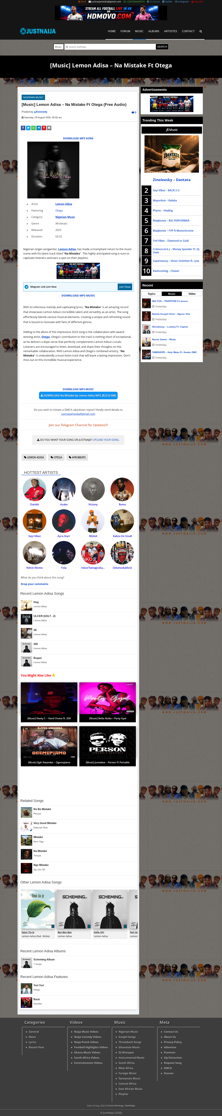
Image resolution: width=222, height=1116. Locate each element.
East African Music (131, 1089)
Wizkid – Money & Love (165, 352)
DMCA (168, 1068)
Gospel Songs (127, 1037)
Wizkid (93, 536)
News (32, 1037)
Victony (93, 504)
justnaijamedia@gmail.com (78, 414)
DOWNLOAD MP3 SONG (78, 138)
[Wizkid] (93, 521)
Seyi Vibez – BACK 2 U (166, 190)
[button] (23, 128)
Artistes (170, 31)
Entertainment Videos (88, 1063)
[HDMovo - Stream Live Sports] (111, 19)
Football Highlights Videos (91, 1047)
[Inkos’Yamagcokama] (93, 552)
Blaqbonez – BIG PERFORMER (171, 220)
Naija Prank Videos (86, 1042)
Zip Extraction (173, 1057)
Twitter (168, 1)
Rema (122, 504)
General (34, 1032)
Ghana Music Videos (87, 1052)
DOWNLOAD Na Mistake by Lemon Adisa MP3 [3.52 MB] (79, 395)
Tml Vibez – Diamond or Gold (171, 240)
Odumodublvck (122, 568)
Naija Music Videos (86, 1032)
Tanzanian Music (129, 1078)
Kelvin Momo (34, 568)
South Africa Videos (86, 1057)
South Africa (127, 1063)
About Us (170, 1037)
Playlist (123, 1094)
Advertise (170, 1047)
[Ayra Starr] (64, 521)
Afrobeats (78, 457)
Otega (59, 210)
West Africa (126, 1068)
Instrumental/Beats (131, 1057)
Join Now (125, 287)
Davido (34, 504)
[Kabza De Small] (122, 521)
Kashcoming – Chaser (166, 271)
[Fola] (64, 552)
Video (192, 293)
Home (112, 31)
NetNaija (130, 1105)
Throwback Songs (130, 1042)
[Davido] (34, 489)
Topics (151, 293)
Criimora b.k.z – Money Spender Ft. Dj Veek (176, 250)
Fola (63, 568)
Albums (153, 31)
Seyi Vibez (34, 536)
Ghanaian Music (129, 1047)
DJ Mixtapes (126, 1052)
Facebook (154, 1)
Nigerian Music (33, 97)
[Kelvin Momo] (34, 552)
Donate (169, 1073)
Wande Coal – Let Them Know (168, 314)
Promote (169, 1052)
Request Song (173, 1063)
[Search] (200, 31)
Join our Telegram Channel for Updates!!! (78, 425)
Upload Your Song (106, 440)
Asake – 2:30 (159, 339)
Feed (83, 1)
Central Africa (128, 1083)
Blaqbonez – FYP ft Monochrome (173, 230)
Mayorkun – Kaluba (165, 200)
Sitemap (118, 1105)
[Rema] (122, 489)
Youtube (198, 1)
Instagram (183, 1)
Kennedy (41, 111)
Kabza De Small (122, 536)
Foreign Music (128, 1073)
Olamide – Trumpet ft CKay (167, 326)
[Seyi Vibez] (34, 521)
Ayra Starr (64, 536)
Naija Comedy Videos (87, 1037)
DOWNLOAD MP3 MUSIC (78, 295)
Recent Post (36, 1047)
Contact (188, 31)
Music (139, 31)
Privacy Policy (173, 1042)
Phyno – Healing (163, 210)
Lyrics (32, 1042)
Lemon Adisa (63, 204)
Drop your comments (34, 584)
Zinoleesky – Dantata (171, 179)
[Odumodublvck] (122, 552)
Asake (64, 504)
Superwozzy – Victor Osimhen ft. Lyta (176, 261)
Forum (125, 31)
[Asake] (64, 489)
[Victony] (93, 489)
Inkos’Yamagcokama (94, 568)
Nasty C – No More (162, 301)
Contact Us (171, 1032)
